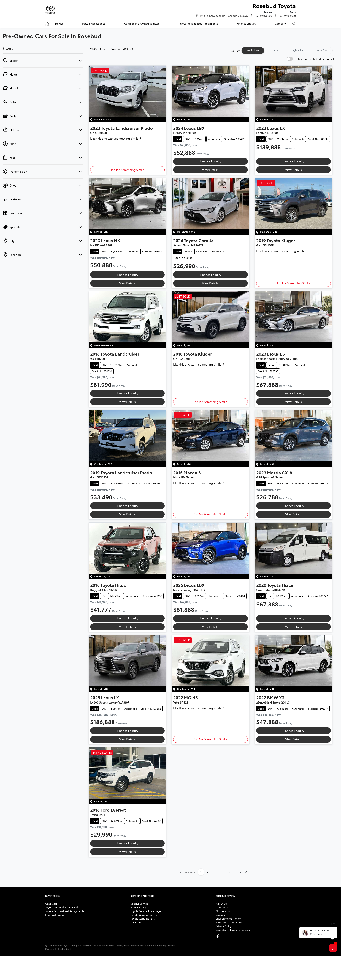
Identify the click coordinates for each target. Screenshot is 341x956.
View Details (210, 170)
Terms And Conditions (229, 922)
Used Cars (51, 903)
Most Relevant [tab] (252, 50)
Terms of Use (137, 945)
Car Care (136, 922)
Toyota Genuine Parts (143, 918)
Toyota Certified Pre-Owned (61, 907)
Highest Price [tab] (298, 50)
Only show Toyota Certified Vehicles (315, 59)
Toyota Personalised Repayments (198, 23)
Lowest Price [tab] (321, 50)
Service (59, 23)
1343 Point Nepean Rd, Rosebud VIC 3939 (224, 15)
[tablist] (287, 50)
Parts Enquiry (138, 907)
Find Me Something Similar (127, 170)
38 (229, 872)
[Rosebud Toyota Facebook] (218, 936)
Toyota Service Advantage (146, 911)
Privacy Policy (223, 926)
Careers (220, 915)
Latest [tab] (275, 50)
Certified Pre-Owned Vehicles (141, 23)
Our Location (223, 911)
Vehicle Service (139, 903)
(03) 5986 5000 (263, 15)
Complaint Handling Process (233, 929)
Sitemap (110, 945)
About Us (221, 903)
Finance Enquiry (246, 23)
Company (280, 23)
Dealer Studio (65, 948)
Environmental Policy (228, 918)
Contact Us (222, 907)
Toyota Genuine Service (144, 915)
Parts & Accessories (93, 23)
